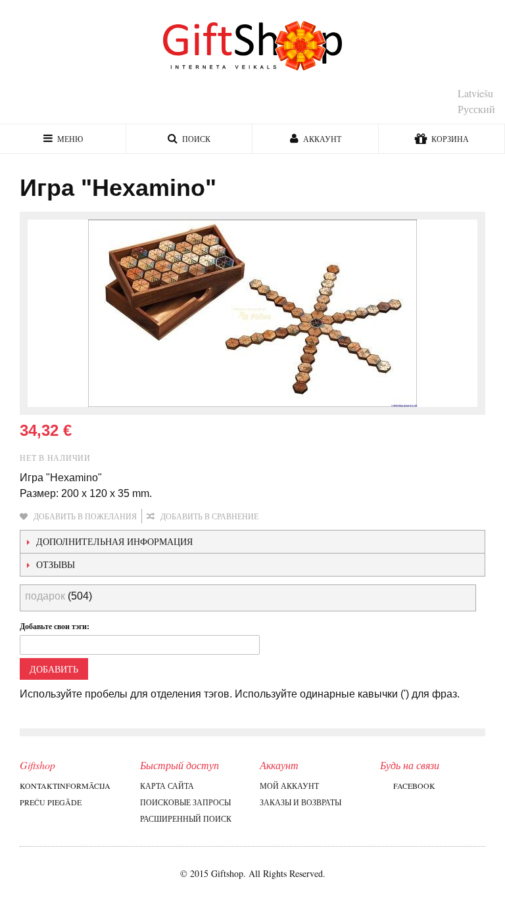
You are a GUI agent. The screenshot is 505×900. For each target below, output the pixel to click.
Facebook (414, 785)
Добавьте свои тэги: (54, 626)
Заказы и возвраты (300, 802)
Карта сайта (167, 785)
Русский (476, 109)
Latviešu (475, 93)
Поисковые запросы (185, 802)
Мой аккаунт (289, 785)
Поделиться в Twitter (338, 516)
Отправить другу (286, 516)
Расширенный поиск (185, 818)
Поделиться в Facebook (312, 516)
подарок (45, 596)
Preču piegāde (51, 802)
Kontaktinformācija (65, 785)
